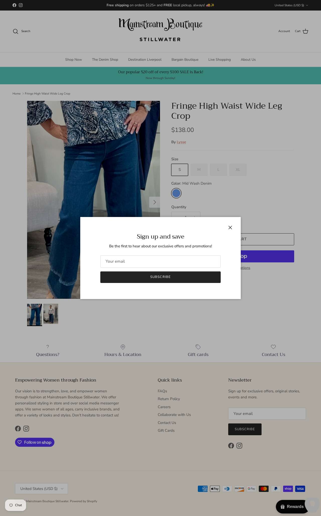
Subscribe (160, 277)
